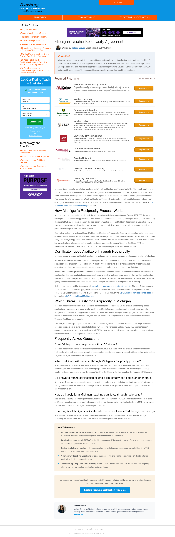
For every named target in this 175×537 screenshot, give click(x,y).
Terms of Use (99, 529)
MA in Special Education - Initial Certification (101, 151)
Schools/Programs (86, 17)
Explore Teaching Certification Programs (105, 489)
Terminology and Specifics (30, 144)
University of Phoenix (85, 178)
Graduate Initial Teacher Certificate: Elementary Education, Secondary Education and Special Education (99, 182)
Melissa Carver (78, 47)
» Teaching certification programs (34, 37)
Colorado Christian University (89, 168)
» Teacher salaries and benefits (33, 44)
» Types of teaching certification (33, 33)
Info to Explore (29, 25)
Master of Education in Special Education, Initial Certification (106, 160)
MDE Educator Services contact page (135, 292)
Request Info (144, 88)
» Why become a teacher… (31, 30)
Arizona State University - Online (90, 84)
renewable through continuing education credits (111, 286)
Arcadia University (83, 158)
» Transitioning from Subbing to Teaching (33, 161)
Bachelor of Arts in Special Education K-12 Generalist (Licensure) (108, 171)
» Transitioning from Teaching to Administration (33, 167)
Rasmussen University (85, 110)
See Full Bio (78, 514)
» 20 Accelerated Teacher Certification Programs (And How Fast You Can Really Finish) (33, 62)
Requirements (40, 17)
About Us (80, 529)
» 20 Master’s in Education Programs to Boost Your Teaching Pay (35, 49)
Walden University (83, 99)
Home (74, 529)
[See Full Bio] (84, 514)
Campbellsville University (87, 149)
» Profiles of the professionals (32, 41)
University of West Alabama (88, 136)
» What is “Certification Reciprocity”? (35, 156)
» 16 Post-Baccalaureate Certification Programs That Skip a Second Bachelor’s (34, 70)
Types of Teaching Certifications (134, 17)
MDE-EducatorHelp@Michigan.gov (79, 296)
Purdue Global (81, 121)
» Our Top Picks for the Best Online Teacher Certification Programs (34, 55)
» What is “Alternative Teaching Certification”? (33, 151)
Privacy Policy (89, 529)
